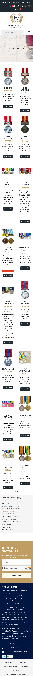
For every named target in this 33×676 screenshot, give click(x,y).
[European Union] (25, 6)
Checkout (16, 2)
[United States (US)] (17, 6)
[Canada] (13, 6)
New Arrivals (6, 501)
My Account (6, 2)
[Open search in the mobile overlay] (12, 32)
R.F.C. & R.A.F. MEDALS (9, 519)
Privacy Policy (25, 666)
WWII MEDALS (6, 527)
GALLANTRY (6, 503)
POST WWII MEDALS (8, 530)
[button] (29, 32)
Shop (29, 2)
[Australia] (30, 6)
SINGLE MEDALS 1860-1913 (11, 509)
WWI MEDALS (6, 524)
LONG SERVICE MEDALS (10, 522)
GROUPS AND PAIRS (8, 514)
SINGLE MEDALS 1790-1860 (11, 506)
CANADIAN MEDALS (8, 511)
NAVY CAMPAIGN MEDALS (11, 516)
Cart (23, 2)
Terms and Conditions (10, 666)
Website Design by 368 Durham (16, 674)
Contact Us (24, 662)
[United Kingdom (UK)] (21, 6)
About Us (8, 662)
